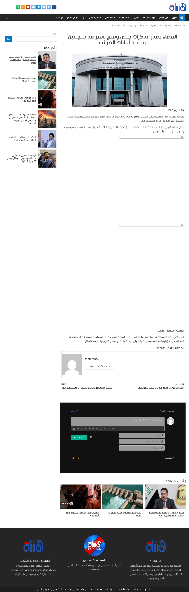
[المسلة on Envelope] (44, 7)
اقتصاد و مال (110, 18)
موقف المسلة (149, 18)
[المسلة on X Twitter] (49, 7)
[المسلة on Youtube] (28, 7)
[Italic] (78, 429)
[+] (112, 429)
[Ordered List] (89, 429)
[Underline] (82, 429)
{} (108, 429)
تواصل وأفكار (72, 18)
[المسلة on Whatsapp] (18, 7)
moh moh (91, 359)
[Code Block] (101, 429)
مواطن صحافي (95, 18)
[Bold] (74, 429)
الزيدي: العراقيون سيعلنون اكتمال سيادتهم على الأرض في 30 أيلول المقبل (21, 158)
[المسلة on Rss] (23, 7)
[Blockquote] (97, 429)
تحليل (136, 18)
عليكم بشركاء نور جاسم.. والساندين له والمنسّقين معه (86, 386)
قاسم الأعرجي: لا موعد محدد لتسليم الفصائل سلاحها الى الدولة (22, 60)
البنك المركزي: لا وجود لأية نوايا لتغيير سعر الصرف (161, 386)
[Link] (105, 429)
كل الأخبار (59, 18)
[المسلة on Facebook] (54, 7)
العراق (174, 18)
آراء (83, 18)
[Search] (6, 18)
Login (73, 411)
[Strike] (86, 429)
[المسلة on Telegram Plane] (38, 7)
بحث (54, 34)
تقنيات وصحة (124, 18)
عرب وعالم (163, 18)
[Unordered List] (93, 429)
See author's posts (99, 366)
